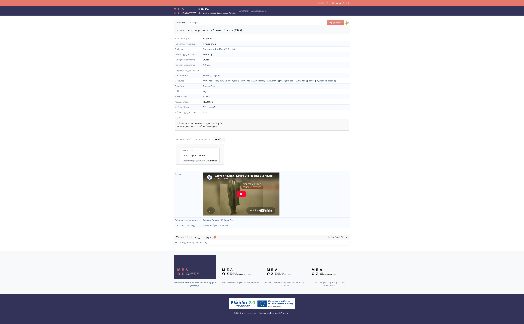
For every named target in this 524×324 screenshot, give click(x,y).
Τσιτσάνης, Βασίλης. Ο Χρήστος (191, 242)
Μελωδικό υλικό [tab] (183, 139)
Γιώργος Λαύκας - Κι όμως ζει (218, 220)
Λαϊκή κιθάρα (286, 80)
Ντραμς (332, 80)
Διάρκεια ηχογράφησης (185, 112)
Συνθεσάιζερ (259, 80)
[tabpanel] (200, 156)
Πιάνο (311, 80)
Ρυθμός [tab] (218, 139)
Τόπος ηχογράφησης (184, 65)
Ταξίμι (178, 91)
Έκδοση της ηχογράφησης (187, 220)
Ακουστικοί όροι (259, 11)
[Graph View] (347, 22)
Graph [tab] (195, 22)
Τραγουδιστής (181, 75)
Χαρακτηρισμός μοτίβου (193, 160)
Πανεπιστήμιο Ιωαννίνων (215, 225)
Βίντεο (178, 174)
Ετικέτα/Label (181, 96)
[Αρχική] (186, 11)
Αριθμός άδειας (182, 107)
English (346, 3)
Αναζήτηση (244, 11)
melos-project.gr (249, 313)
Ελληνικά (336, 3)
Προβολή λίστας (339, 237)
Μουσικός (179, 80)
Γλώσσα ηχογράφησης (185, 54)
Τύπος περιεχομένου (184, 44)
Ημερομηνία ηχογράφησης (187, 70)
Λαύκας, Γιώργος (211, 75)
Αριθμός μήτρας (182, 102)
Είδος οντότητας (182, 38)
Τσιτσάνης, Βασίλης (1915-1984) (219, 49)
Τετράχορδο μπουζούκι (226, 80)
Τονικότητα (180, 86)
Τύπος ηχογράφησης (184, 59)
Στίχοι (177, 117)
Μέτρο (185, 150)
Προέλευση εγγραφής (185, 225)
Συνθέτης (179, 49)
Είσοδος (321, 3)
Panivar (206, 96)
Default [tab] (181, 22)
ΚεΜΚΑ (203, 9)
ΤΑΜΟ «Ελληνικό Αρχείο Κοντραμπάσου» (239, 282)
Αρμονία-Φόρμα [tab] (203, 139)
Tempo (185, 155)
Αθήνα (206, 65)
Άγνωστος (208, 80)
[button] (329, 237)
